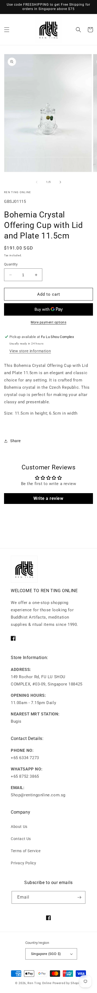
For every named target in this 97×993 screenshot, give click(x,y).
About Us (19, 826)
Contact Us (21, 839)
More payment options (48, 322)
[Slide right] (60, 182)
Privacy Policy (23, 863)
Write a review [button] (48, 498)
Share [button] (15, 441)
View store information (30, 351)
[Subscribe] (79, 897)
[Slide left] (37, 182)
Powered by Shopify (67, 983)
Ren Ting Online (39, 983)
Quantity (11, 264)
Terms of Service (26, 851)
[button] (7, 30)
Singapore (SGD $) (46, 954)
